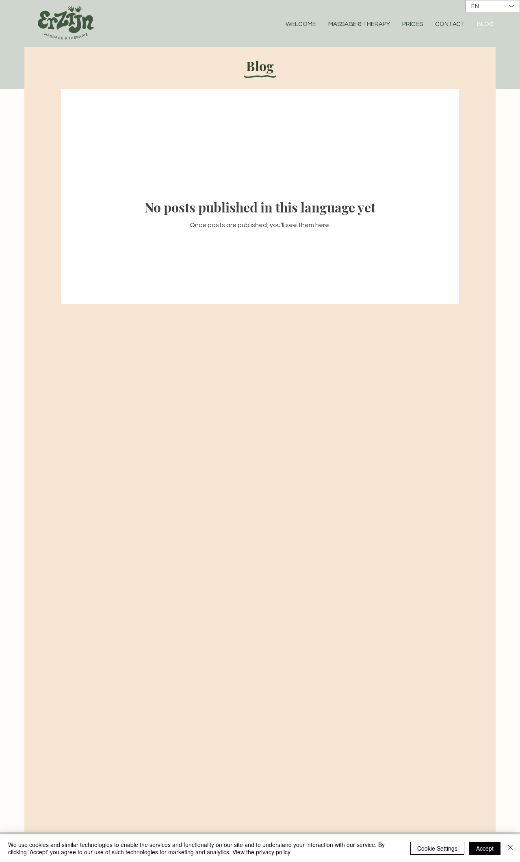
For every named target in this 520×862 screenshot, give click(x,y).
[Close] (510, 848)
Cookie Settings (437, 848)
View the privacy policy (261, 852)
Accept (485, 848)
